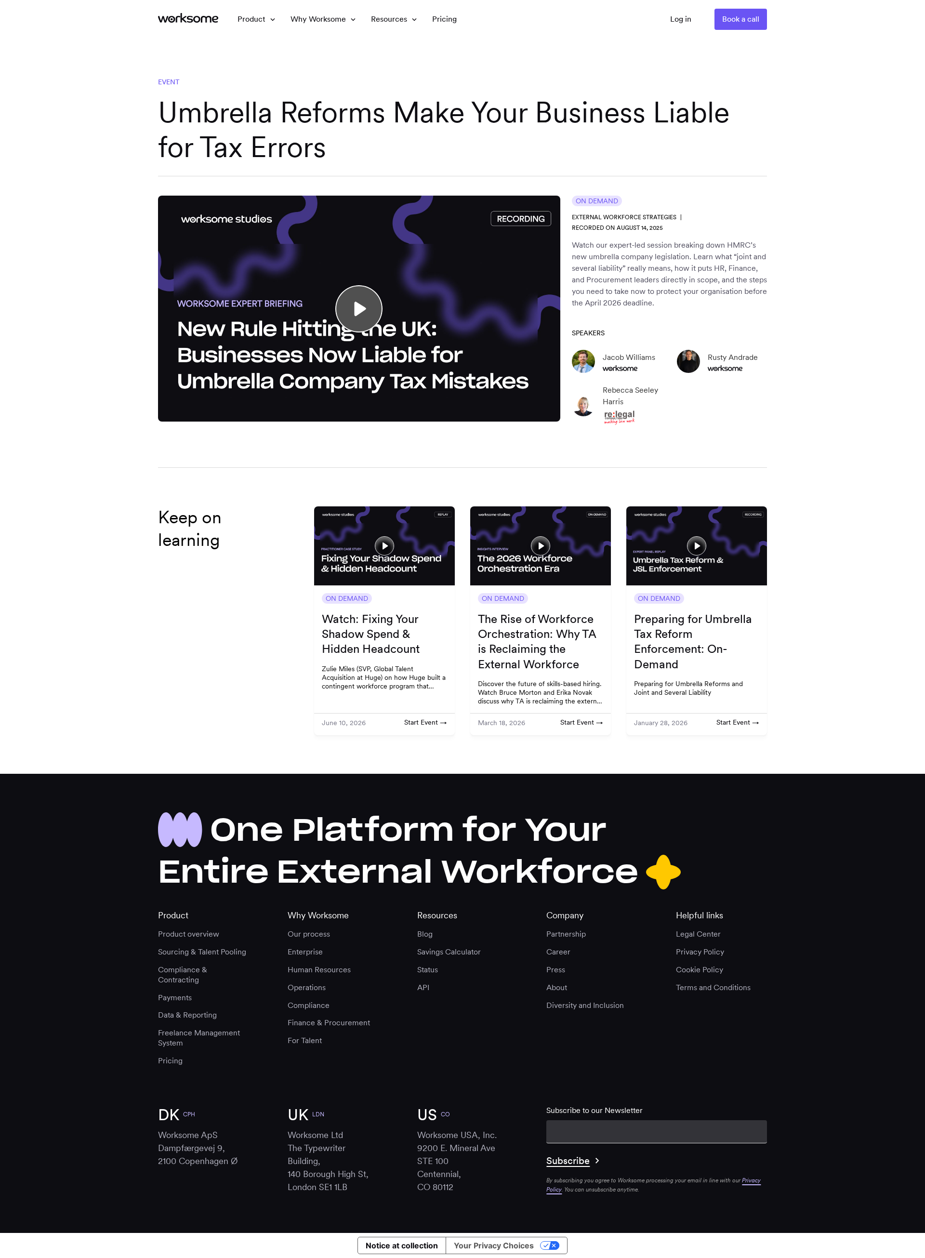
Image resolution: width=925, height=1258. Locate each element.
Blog (425, 934)
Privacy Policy (700, 951)
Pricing (170, 1060)
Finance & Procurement (329, 1022)
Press (555, 969)
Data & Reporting (187, 1015)
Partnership (566, 934)
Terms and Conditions (713, 987)
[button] (256, 19)
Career (558, 951)
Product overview (188, 934)
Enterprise (305, 951)
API (423, 987)
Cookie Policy (699, 969)
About (556, 987)
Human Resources (319, 969)
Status (427, 969)
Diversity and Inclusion (585, 1005)
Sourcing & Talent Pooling (202, 951)
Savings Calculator (449, 951)
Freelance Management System (199, 1037)
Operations (307, 987)
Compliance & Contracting (182, 974)
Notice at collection (402, 1245)
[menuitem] (444, 19)
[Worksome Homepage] (188, 19)
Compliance (309, 1005)
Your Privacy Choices (494, 1245)
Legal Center (698, 934)
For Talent (305, 1040)
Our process (309, 934)
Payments (175, 997)
